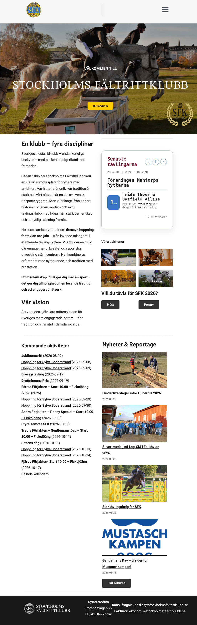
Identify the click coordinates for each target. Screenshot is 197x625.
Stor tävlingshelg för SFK (121, 582)
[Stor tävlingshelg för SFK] (134, 558)
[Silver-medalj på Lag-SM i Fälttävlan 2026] (134, 499)
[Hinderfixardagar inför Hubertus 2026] (134, 445)
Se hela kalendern (35, 549)
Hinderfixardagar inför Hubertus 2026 (131, 468)
